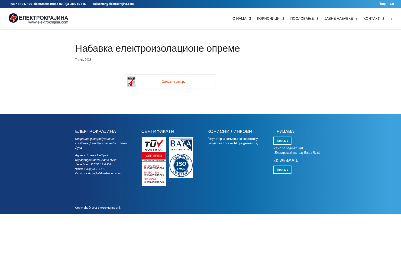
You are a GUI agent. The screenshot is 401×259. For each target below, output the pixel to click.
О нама (239, 19)
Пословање (302, 19)
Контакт (372, 19)
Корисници (268, 19)
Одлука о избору (173, 81)
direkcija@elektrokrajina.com (102, 173)
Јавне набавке (338, 19)
